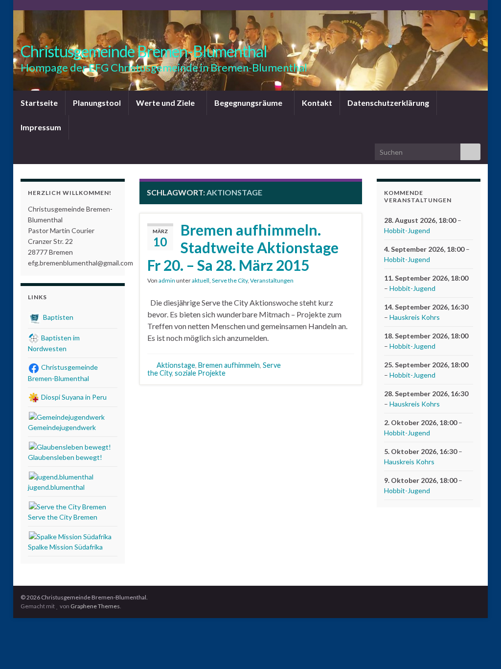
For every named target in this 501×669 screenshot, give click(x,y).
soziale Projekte (200, 373)
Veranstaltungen (272, 280)
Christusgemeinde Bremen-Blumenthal (144, 51)
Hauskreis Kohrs (414, 317)
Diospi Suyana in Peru (73, 397)
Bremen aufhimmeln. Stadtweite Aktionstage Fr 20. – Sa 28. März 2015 (243, 247)
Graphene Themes (95, 606)
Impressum (41, 127)
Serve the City (230, 280)
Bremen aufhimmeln (229, 365)
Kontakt (317, 102)
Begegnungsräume (249, 102)
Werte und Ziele (166, 102)
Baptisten (57, 317)
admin (167, 280)
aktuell (200, 280)
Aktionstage (176, 365)
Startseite (39, 102)
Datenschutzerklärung (388, 102)
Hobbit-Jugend (407, 230)
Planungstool (97, 102)
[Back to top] (479, 647)
